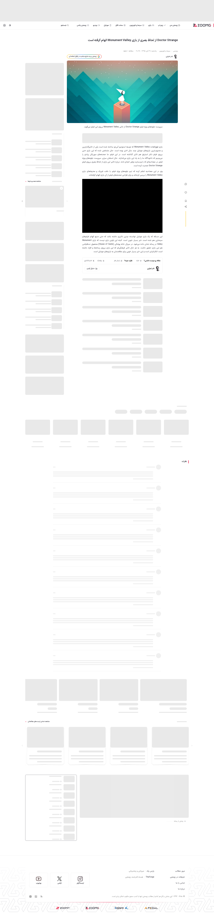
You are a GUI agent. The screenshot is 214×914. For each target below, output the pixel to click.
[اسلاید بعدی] (22, 201)
